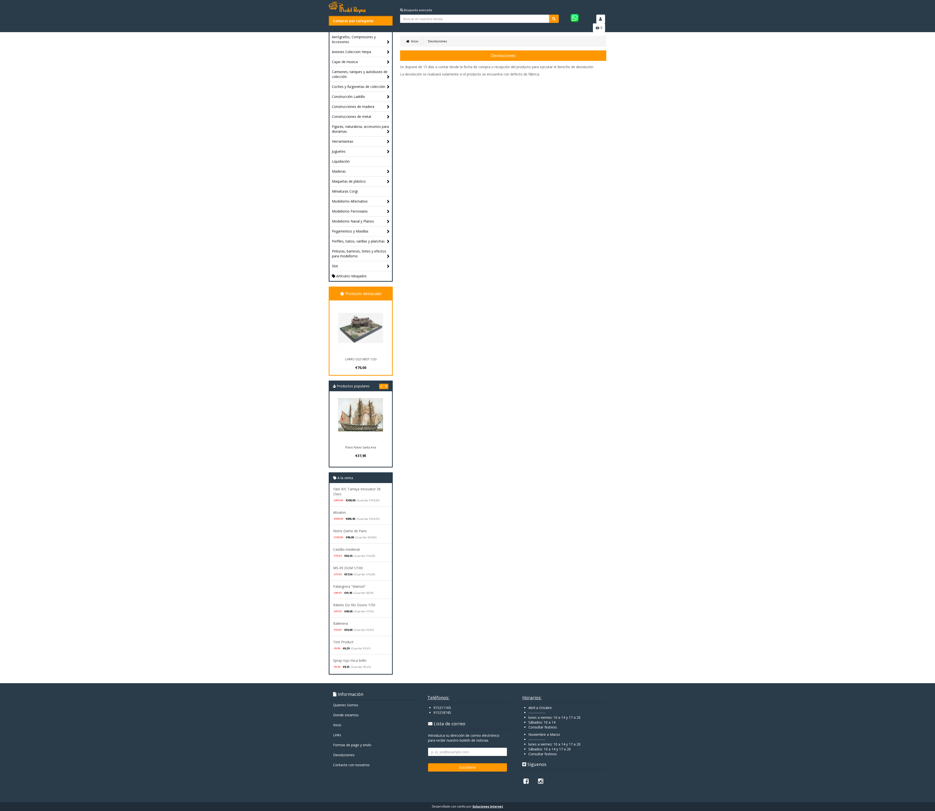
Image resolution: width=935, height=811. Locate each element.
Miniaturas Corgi (345, 191)
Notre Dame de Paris (350, 531)
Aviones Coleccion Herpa (351, 51)
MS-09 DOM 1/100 (348, 568)
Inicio (337, 725)
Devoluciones (344, 755)
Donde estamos (346, 715)
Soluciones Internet (487, 806)
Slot (335, 266)
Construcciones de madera (353, 106)
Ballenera (340, 623)
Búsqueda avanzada (417, 10)
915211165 (442, 707)
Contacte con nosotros (351, 765)
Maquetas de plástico (349, 181)
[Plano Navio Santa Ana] (360, 420)
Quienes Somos (345, 705)
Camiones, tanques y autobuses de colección (359, 74)
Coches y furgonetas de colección (358, 86)
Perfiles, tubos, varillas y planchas (358, 241)
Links (337, 735)
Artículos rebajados (351, 276)
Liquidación (341, 161)
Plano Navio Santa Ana (360, 447)
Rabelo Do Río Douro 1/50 (354, 605)
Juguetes (339, 151)
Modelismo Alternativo (350, 201)
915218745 (442, 712)
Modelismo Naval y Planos (353, 221)
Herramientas (342, 141)
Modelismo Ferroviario (350, 211)
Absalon (339, 512)
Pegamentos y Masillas (350, 231)
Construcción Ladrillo (348, 96)
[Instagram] (540, 781)
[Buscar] (554, 19)
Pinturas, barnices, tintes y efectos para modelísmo (359, 253)
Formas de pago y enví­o (352, 745)
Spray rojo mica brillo (349, 660)
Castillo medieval (346, 549)
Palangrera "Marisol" (349, 586)
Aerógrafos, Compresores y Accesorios (354, 39)
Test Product (343, 642)
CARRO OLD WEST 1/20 (360, 359)
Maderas (339, 171)
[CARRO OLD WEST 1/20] (360, 328)
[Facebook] (526, 781)
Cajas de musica (345, 61)
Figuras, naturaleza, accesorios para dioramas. (360, 129)
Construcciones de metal (351, 116)
